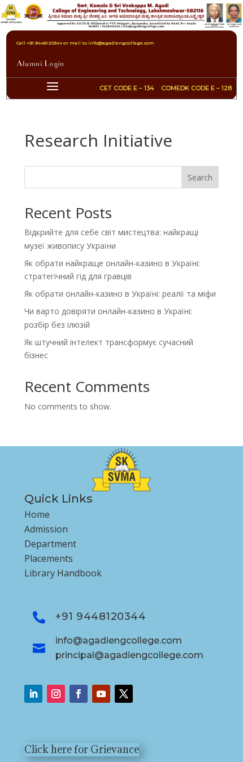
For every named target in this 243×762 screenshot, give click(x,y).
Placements (48, 558)
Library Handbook (63, 573)
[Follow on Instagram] (56, 694)
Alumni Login (40, 64)
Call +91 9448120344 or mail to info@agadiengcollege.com (85, 43)
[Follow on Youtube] (101, 694)
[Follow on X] (124, 694)
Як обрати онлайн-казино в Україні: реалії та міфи (120, 293)
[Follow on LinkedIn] (33, 694)
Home (37, 514)
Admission (46, 529)
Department (50, 544)
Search (200, 177)
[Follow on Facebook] (79, 694)
